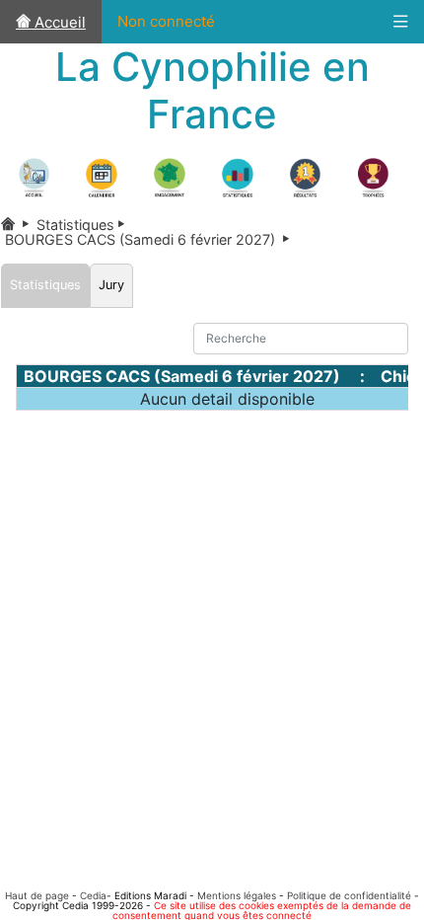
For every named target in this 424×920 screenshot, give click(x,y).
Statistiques (84, 224)
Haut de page (37, 895)
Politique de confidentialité (349, 895)
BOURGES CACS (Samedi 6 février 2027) (149, 239)
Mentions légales (236, 895)
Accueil (58, 22)
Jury (111, 284)
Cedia (93, 895)
